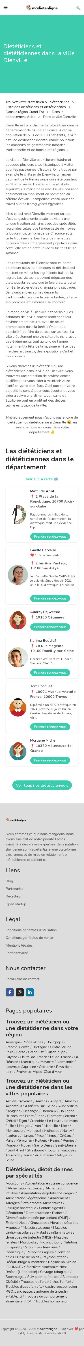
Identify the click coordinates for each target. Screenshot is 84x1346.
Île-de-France (60, 1057)
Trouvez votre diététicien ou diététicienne (38, 102)
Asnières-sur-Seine (40, 1106)
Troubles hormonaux (51, 1301)
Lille (11, 1125)
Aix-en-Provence (19, 1101)
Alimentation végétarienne (26, 1198)
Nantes (28, 1135)
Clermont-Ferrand (61, 1115)
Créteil (11, 1120)
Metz (65, 1125)
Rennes (69, 1140)
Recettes (13, 896)
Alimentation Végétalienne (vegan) (48, 1193)
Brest (29, 1115)
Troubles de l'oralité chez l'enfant (46, 1281)
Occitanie (46, 1066)
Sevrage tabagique (54, 1271)
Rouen (26, 1145)
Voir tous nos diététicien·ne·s (42, 785)
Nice (40, 1135)
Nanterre (12, 1135)
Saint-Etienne (66, 1145)
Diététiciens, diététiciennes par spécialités (39, 1172)
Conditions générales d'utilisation (31, 930)
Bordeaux (48, 1111)
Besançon (31, 1111)
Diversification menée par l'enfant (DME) (37, 1217)
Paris (9, 1140)
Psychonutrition (54, 1257)
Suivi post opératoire (43, 1276)
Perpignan (24, 1140)
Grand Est (36, 1052)
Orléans (66, 1135)
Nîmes (52, 1135)
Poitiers (41, 1140)
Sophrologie (15, 1276)
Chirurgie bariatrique (21, 1208)
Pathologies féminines (40, 1247)
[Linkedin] (30, 992)
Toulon (52, 1150)
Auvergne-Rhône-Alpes (24, 1042)
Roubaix (12, 1145)
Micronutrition (49, 1242)
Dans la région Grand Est (25, 111)
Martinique (29, 1061)
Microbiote (28, 1242)
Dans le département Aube (35, 114)
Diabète (58, 1212)
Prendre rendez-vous (50, 536)
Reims (55, 1140)
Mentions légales (19, 945)
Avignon (14, 1111)
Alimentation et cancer (25, 1188)
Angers (56, 1101)
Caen (40, 1115)
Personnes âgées (40, 1252)
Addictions (14, 1183)
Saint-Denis (43, 1145)
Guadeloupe (56, 1052)
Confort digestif (51, 1208)
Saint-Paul (16, 1150)
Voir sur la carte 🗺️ (42, 479)
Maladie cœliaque (36, 1227)
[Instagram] (20, 992)
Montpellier (15, 1130)
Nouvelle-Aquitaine (21, 1066)
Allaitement (59, 1198)
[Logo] (42, 7)
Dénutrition (14, 1212)
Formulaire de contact (22, 979)
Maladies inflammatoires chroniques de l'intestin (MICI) (40, 1235)
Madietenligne (47, 1329)
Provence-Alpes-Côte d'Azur (39, 1071)
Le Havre (54, 1120)
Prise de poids (28, 1257)
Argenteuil (14, 1106)
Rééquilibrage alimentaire (25, 1262)
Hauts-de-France (33, 1057)
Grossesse (38, 1222)
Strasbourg (35, 1150)
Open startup (16, 904)
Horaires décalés (63, 1222)
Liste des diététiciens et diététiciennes (36, 107)
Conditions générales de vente (29, 937)
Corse (20, 1052)
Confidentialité (17, 953)
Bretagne (39, 1047)
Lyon (37, 1125)
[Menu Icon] (6, 7)
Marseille (51, 1125)
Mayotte (47, 1061)
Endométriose (17, 1222)
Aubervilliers (68, 1106)
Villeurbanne (44, 1155)
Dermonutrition (38, 1212)
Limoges (23, 1125)
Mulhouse (51, 1130)
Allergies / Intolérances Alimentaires (34, 1203)
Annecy (70, 1101)
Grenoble (37, 1120)
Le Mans (71, 1120)
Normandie (65, 1061)
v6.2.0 (61, 1333)
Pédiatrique (15, 1252)
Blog (9, 881)
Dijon (23, 1120)
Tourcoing (13, 1155)
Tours (27, 1155)
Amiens (41, 1101)
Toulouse (67, 1150)
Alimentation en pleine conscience (51, 1183)
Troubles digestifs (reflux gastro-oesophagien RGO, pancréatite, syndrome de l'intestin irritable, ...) (41, 1291)
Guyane (11, 1057)
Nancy (67, 1130)
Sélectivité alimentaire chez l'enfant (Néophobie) (36, 1269)
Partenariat (14, 888)
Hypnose (13, 1227)
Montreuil (33, 1130)
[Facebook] (10, 992)
